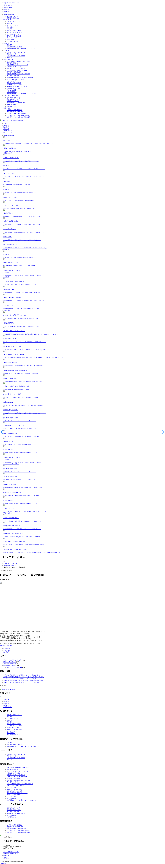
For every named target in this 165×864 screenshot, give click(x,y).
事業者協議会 (7, 108)
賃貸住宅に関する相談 (14, 97)
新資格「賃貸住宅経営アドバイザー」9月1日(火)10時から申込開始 (23, 677)
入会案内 (6, 50)
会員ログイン (7, 707)
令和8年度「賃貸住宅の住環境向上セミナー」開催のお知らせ (22, 675)
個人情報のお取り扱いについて (13, 853)
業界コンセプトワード (14, 16)
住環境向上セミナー (13, 106)
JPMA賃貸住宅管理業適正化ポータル (18, 61)
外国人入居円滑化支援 (14, 88)
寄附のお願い (11, 39)
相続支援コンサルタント (14, 66)
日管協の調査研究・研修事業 (16, 56)
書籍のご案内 (7, 7)
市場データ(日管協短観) (14, 36)
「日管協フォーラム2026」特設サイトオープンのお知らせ (21, 678)
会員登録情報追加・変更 (14, 47)
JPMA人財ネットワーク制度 (15, 79)
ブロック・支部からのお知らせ (13, 660)
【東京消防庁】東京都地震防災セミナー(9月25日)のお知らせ (22, 682)
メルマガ (6, 123)
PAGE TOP (3, 863)
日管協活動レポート (13, 34)
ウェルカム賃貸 (11, 90)
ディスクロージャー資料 (14, 32)
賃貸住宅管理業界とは (10, 14)
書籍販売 (6, 125)
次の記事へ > (7, 652)
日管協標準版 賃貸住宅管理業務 (17, 70)
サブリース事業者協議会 (14, 110)
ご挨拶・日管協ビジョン (14, 21)
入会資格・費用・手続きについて (17, 52)
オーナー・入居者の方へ (11, 95)
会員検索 (9, 29)
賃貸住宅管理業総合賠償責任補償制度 (18, 74)
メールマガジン (8, 6)
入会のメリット (11, 57)
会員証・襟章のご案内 (14, 30)
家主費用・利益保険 (13, 75)
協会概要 (9, 23)
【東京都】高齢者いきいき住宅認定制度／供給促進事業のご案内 (23, 680)
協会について (7, 20)
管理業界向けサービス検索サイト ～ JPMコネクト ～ (23, 48)
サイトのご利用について (11, 852)
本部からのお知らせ (9, 662)
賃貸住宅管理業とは (13, 18)
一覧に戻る (6, 650)
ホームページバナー (13, 38)
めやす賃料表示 (11, 92)
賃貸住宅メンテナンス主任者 (16, 68)
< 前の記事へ (7, 648)
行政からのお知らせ (9, 665)
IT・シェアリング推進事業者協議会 (18, 115)
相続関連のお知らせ (9, 663)
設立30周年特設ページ (14, 41)
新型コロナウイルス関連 (14, 667)
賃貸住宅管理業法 (12, 63)
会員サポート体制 (12, 54)
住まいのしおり (11, 81)
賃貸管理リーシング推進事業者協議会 (18, 117)
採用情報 (6, 855)
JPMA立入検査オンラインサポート (17, 65)
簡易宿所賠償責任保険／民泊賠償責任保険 (20, 77)
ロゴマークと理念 (12, 25)
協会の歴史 (10, 27)
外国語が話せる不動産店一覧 (16, 102)
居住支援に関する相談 (14, 99)
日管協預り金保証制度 (14, 72)
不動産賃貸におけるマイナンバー (17, 86)
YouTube (5, 857)
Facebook (6, 858)
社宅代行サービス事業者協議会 (16, 113)
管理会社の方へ (8, 59)
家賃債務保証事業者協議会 (15, 111)
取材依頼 (6, 9)
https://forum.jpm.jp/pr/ (6, 645)
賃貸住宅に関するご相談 (14, 84)
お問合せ (6, 11)
